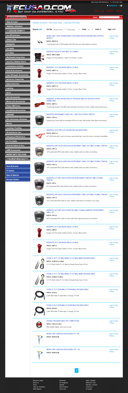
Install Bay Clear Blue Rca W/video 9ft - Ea (62, 334)
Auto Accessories (13, 97)
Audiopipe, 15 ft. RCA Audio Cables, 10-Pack (62, 83)
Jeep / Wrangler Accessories (17, 75)
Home (96, 11)
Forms (35, 385)
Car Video (10, 52)
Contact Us (110, 11)
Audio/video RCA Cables (72, 23)
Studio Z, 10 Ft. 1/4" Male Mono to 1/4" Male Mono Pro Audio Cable (70, 274)
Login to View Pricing (114, 37)
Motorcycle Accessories (15, 101)
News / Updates (90, 380)
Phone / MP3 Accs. (13, 105)
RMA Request (37, 389)
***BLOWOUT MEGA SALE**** (17, 158)
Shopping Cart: (113, 5)
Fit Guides (10, 170)
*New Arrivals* (12, 22)
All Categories (63, 382)
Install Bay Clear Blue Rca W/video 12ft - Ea (63, 349)
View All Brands (12, 166)
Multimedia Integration (15, 57)
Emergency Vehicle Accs (15, 136)
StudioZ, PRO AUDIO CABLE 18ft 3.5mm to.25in (62, 321)
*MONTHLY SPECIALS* (14, 26)
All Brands (62, 380)
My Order (119, 11)
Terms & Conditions (39, 387)
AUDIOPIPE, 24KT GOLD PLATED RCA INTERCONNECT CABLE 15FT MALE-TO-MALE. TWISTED (76, 161)
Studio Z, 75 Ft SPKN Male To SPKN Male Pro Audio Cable (67, 289)
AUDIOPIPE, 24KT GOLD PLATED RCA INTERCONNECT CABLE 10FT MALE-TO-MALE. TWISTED (76, 194)
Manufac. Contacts (91, 385)
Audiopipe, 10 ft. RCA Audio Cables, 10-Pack (62, 242)
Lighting (9, 88)
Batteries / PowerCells (15, 79)
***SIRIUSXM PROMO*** (15, 30)
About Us (36, 382)
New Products (63, 387)
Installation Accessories (16, 110)
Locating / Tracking (14, 128)
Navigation (10, 44)
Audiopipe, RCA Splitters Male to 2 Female (62, 52)
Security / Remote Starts (16, 61)
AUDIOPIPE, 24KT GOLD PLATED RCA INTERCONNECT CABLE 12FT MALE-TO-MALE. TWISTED (76, 146)
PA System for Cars (13, 132)
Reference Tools (91, 382)
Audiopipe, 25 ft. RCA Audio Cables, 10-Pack (62, 227)
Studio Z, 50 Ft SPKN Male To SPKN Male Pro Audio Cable (67, 305)
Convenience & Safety (14, 66)
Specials (61, 385)
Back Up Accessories (14, 70)
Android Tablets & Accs (15, 145)
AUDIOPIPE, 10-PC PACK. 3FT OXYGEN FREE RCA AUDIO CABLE (67, 130)
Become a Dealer (38, 380)
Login (102, 11)
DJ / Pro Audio (11, 141)
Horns (8, 92)
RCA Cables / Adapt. (55, 23)
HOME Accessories (13, 150)
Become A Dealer (12, 179)
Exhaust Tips (11, 39)
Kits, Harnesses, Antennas (16, 119)
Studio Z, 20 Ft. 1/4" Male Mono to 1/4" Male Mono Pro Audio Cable (70, 258)
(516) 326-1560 (117, 2)
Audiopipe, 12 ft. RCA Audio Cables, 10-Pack (62, 67)
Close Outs (62, 389)
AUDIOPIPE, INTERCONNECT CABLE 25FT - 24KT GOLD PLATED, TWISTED (70, 114)
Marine (9, 123)
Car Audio (10, 48)
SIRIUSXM (10, 114)
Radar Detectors (12, 83)
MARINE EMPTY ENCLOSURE (16, 154)
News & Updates (12, 175)
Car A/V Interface (13, 35)
